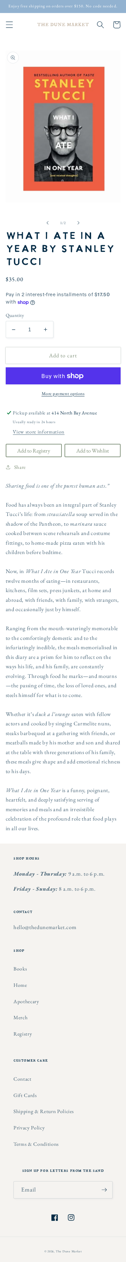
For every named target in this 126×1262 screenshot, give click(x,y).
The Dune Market (69, 1251)
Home (20, 984)
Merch (20, 1017)
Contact (22, 1078)
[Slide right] (78, 222)
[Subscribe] (104, 1190)
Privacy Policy (29, 1127)
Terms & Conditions (36, 1143)
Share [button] (20, 467)
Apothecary (26, 1001)
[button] (9, 25)
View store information (39, 431)
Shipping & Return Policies (43, 1111)
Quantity (15, 315)
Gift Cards (25, 1095)
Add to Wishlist (92, 450)
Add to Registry (33, 450)
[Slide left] (47, 222)
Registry (22, 1033)
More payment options (63, 393)
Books (20, 968)
